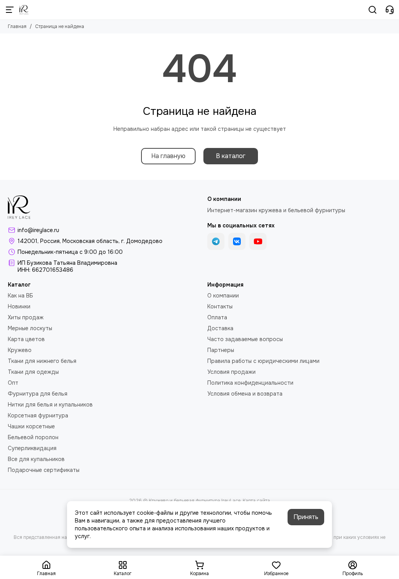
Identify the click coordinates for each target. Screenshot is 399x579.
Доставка (220, 328)
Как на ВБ (20, 295)
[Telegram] (215, 241)
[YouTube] (258, 241)
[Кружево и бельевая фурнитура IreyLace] (23, 9)
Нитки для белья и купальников (50, 404)
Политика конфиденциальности (250, 382)
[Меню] (9, 9)
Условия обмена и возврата (244, 393)
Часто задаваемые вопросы (245, 339)
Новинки (19, 306)
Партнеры (220, 350)
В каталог (230, 156)
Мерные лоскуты (30, 328)
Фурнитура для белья (37, 393)
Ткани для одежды (33, 371)
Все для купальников (36, 459)
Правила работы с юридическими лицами (263, 360)
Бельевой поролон (33, 437)
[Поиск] (372, 9)
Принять (305, 517)
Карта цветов (26, 339)
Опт (13, 382)
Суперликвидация (32, 448)
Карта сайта (256, 501)
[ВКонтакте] (236, 241)
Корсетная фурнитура (38, 415)
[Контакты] (389, 9)
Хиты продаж (26, 317)
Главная (17, 26)
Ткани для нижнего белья (42, 360)
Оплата (217, 317)
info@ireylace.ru (38, 230)
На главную (168, 156)
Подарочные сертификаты (43, 469)
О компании (223, 295)
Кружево (20, 350)
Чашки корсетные (31, 426)
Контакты (220, 306)
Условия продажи (231, 371)
